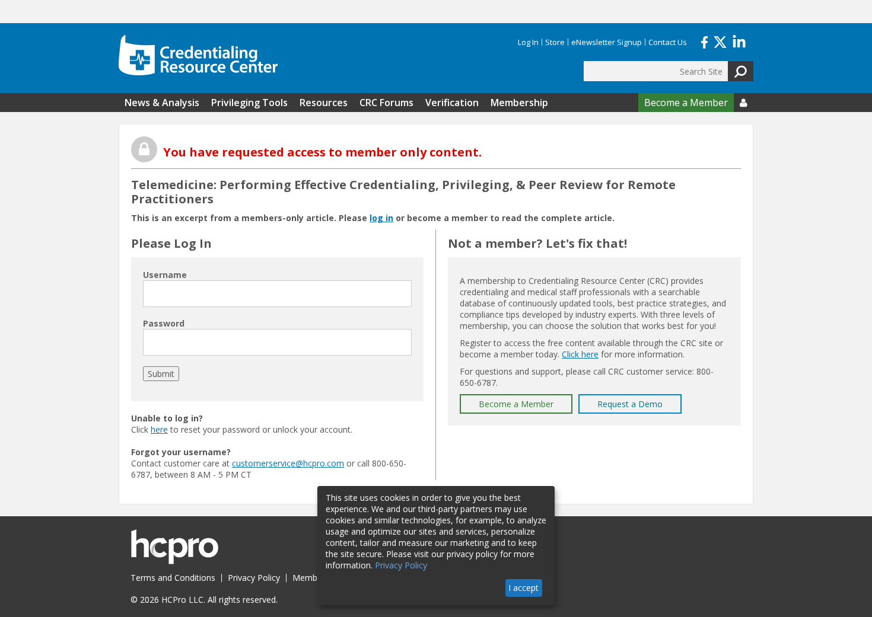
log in (381, 217)
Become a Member (686, 102)
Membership (519, 102)
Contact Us (667, 42)
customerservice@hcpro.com (288, 463)
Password (163, 323)
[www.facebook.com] (704, 41)
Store (555, 42)
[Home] (198, 55)
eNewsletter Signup (606, 42)
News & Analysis (162, 102)
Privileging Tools (249, 102)
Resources (324, 102)
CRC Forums (386, 102)
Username (165, 274)
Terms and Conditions (173, 577)
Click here (580, 354)
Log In (528, 42)
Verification (452, 102)
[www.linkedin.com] (739, 41)
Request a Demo (630, 404)
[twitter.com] (720, 41)
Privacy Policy (254, 577)
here (159, 429)
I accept (523, 587)
